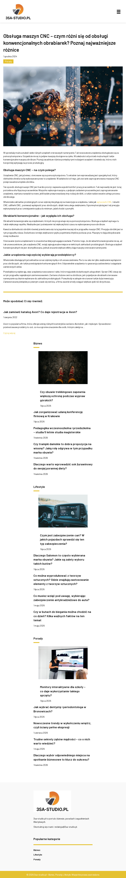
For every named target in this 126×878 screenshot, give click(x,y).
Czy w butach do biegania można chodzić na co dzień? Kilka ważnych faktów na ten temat (62, 616)
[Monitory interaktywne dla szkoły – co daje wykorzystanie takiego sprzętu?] (63, 663)
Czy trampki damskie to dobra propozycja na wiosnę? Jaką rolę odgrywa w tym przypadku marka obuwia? (62, 448)
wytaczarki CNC (104, 202)
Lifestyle (37, 854)
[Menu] (119, 12)
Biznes (36, 850)
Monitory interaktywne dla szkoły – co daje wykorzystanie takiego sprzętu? (62, 691)
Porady (8, 61)
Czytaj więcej (9, 333)
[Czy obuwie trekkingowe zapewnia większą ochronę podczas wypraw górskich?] (63, 368)
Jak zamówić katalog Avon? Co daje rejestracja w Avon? (40, 312)
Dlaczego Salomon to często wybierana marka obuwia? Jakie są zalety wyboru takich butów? (59, 559)
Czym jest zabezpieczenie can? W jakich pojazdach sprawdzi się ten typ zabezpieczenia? (62, 539)
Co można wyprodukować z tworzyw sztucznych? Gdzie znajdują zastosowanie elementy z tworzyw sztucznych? (61, 580)
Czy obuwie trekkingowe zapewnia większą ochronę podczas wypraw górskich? (62, 396)
